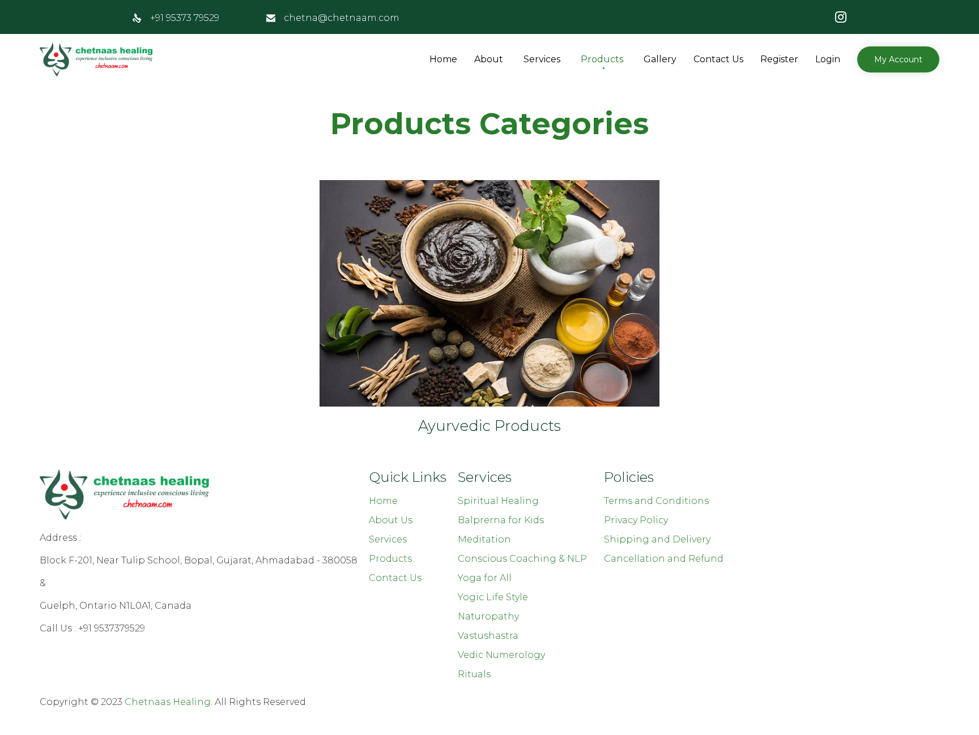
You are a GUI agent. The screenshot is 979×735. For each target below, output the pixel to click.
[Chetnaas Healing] (96, 59)
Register (779, 59)
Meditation (484, 539)
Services (541, 59)
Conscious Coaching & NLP (522, 558)
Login (827, 59)
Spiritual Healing (498, 500)
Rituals (474, 674)
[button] (898, 59)
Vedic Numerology (501, 654)
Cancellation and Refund (663, 558)
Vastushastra (488, 635)
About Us (390, 520)
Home (443, 59)
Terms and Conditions (656, 500)
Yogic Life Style (493, 597)
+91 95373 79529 (184, 17)
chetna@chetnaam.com (341, 17)
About (488, 59)
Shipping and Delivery (657, 539)
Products (602, 59)
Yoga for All (485, 577)
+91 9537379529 (111, 628)
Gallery (660, 59)
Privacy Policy (636, 520)
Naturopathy (488, 616)
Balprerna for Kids (501, 520)
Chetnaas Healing (168, 701)
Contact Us (718, 59)
